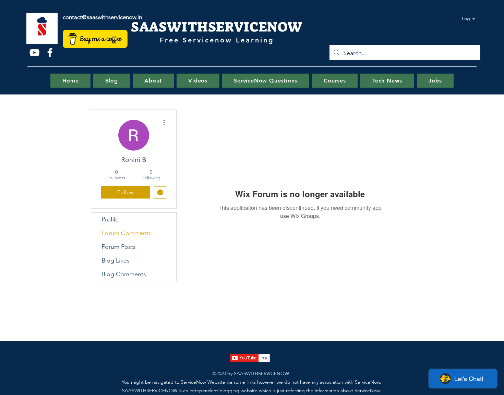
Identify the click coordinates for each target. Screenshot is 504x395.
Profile (110, 219)
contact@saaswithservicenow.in (102, 17)
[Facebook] (50, 53)
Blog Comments (123, 274)
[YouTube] (34, 53)
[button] (265, 81)
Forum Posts (118, 247)
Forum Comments (126, 233)
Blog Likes (115, 260)
